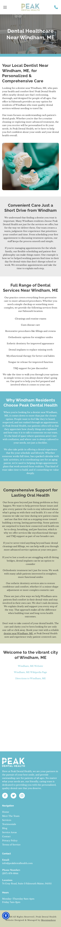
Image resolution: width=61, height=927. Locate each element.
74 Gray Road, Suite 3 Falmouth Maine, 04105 (27, 883)
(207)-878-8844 (10, 873)
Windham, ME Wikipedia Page (30, 672)
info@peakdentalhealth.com (17, 863)
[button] (5, 7)
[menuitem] (30, 812)
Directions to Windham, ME (30, 678)
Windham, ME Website (30, 666)
